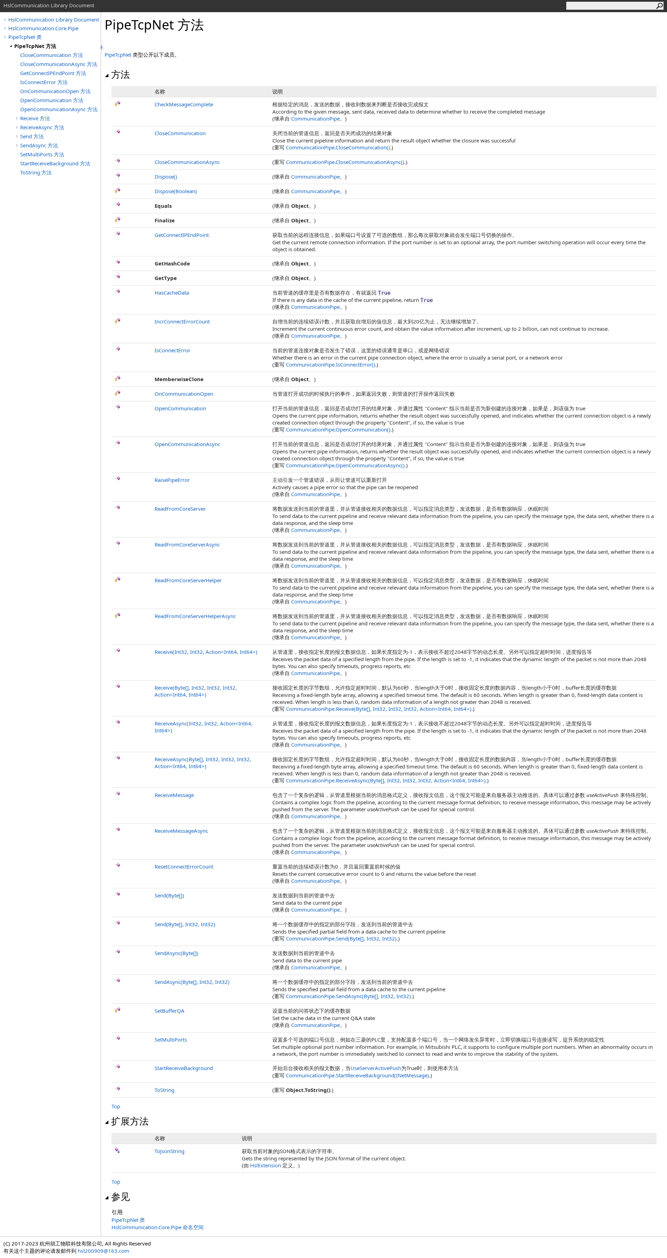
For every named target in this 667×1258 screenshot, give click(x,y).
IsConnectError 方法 (44, 82)
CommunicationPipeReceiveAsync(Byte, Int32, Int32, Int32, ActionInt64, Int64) (386, 780)
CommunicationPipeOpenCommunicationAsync (345, 465)
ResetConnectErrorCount (184, 866)
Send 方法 (32, 136)
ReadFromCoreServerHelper (188, 580)
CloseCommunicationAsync (187, 161)
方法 (120, 74)
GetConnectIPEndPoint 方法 (53, 72)
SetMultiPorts (171, 1039)
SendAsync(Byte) (176, 952)
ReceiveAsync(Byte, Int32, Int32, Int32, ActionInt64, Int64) (203, 763)
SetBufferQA (169, 1010)
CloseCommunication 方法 (51, 54)
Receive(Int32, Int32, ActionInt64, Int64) (206, 651)
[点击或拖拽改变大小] (102, 47)
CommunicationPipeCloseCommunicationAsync (345, 161)
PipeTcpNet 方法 (35, 45)
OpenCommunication (180, 408)
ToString (164, 1089)
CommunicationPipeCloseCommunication (338, 147)
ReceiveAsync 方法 (42, 127)
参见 (120, 1196)
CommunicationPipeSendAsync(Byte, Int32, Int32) (348, 996)
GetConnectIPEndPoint (182, 234)
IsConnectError (172, 350)
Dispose (166, 176)
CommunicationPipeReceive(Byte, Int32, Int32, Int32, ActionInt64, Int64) (378, 708)
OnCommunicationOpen (184, 393)
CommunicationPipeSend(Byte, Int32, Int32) (341, 938)
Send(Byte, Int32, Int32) (185, 924)
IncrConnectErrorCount (182, 321)
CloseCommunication (180, 133)
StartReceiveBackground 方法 (55, 163)
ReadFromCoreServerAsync (187, 544)
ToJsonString (169, 1151)
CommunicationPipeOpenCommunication (338, 429)
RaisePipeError (172, 479)
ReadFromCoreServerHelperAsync (195, 615)
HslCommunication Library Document (53, 19)
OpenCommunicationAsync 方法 (59, 109)
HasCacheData (172, 292)
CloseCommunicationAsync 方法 (58, 63)
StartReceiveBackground (184, 1067)
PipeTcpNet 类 (25, 36)
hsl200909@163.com (103, 1250)
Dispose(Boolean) (176, 191)
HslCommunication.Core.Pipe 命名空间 (158, 1227)
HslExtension (265, 1165)
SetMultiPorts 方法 (42, 154)
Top (116, 1106)
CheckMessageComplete (184, 104)
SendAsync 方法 (39, 145)
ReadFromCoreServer (180, 508)
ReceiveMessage (174, 794)
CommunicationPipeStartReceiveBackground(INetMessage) (357, 1075)
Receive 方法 (35, 118)
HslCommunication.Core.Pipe (43, 28)
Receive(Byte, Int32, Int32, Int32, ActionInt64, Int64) (196, 691)
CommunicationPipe (315, 118)
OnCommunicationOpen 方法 (55, 91)
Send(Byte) (169, 895)
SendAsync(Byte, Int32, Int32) (192, 981)
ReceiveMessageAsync (181, 830)
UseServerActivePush (376, 1067)
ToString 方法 (36, 172)
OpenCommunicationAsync (187, 444)
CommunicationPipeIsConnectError (330, 364)
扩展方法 (130, 1121)
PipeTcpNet (118, 54)
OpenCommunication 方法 (51, 100)
